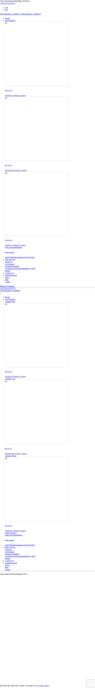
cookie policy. (44, 686)
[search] (1, 681)
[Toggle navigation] (1, 293)
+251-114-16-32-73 (7, 3)
